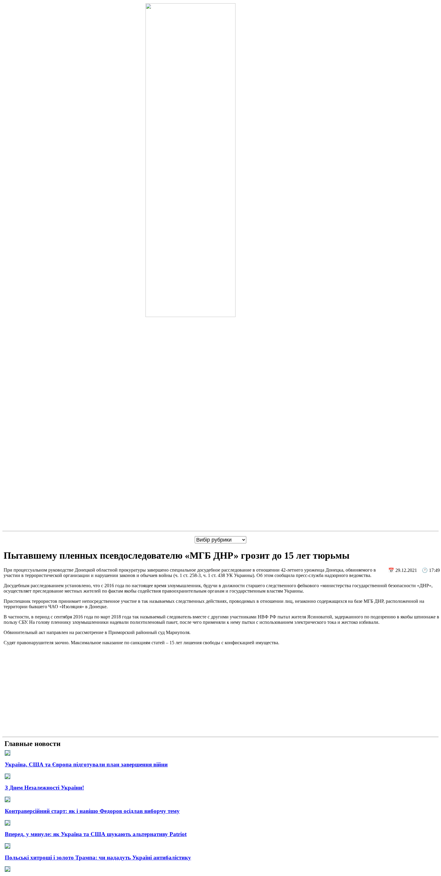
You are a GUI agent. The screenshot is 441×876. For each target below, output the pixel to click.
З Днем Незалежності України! (44, 787)
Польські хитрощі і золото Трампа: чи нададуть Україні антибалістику (98, 857)
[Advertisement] (220, 692)
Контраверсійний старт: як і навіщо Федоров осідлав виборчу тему (92, 811)
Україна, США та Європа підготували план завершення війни (86, 764)
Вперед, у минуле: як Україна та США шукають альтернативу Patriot (96, 834)
